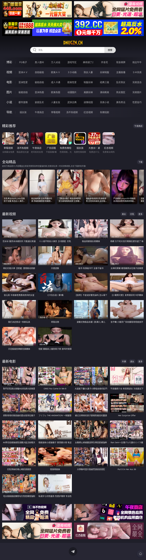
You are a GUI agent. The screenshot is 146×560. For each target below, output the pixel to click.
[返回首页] (140, 553)
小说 (9, 102)
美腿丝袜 (88, 92)
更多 (140, 214)
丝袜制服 (104, 72)
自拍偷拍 (39, 72)
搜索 (110, 50)
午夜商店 (39, 112)
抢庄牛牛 (137, 62)
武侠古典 (72, 102)
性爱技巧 (137, 102)
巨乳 (132, 214)
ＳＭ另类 (137, 72)
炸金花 (104, 62)
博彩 (9, 62)
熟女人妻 (88, 72)
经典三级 (104, 82)
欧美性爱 (72, 82)
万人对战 (55, 62)
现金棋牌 (120, 62)
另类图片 (137, 92)
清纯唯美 (104, 92)
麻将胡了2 (88, 62)
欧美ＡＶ (55, 72)
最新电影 (9, 361)
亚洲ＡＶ (23, 72)
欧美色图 (55, 92)
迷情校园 (88, 102)
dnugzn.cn (73, 43)
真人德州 (39, 62)
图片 (9, 92)
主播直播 (120, 72)
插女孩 (23, 112)
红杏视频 (88, 112)
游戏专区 (72, 62)
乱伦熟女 (120, 82)
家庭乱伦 (39, 102)
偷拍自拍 (39, 82)
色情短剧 (104, 112)
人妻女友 (55, 102)
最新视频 (9, 214)
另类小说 (104, 102)
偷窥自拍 (23, 92)
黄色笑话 (120, 102)
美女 (124, 214)
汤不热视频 (72, 112)
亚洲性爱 (23, 82)
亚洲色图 (39, 92)
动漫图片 (72, 92)
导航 (9, 112)
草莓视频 (55, 112)
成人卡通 (55, 82)
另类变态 (137, 82)
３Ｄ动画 (72, 72)
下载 (140, 162)
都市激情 (23, 102)
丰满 (124, 361)
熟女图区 (120, 92)
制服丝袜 (88, 82)
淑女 (132, 361)
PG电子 (23, 62)
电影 (9, 82)
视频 (9, 72)
